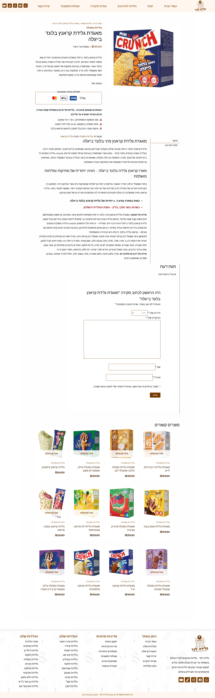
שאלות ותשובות (70, 6)
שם (157, 367)
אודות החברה (98, 6)
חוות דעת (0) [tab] (171, 145)
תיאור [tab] (175, 140)
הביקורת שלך (153, 317)
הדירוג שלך (154, 313)
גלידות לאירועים (127, 6)
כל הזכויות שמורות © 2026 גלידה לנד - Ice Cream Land (107, 694)
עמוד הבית (170, 6)
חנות (150, 6)
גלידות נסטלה (86, 23)
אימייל (156, 377)
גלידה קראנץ (67, 136)
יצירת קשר (43, 6)
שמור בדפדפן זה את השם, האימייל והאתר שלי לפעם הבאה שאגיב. (125, 386)
